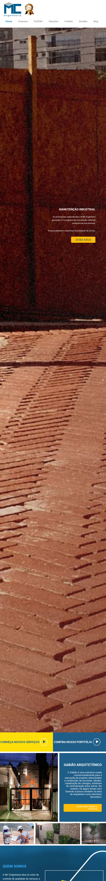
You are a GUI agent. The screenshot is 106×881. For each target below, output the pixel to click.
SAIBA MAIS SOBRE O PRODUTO (87, 807)
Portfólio (38, 21)
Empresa (23, 21)
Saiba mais (85, 139)
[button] (2, 380)
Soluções (53, 21)
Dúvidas (83, 21)
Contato (69, 21)
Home (9, 21)
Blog (95, 21)
